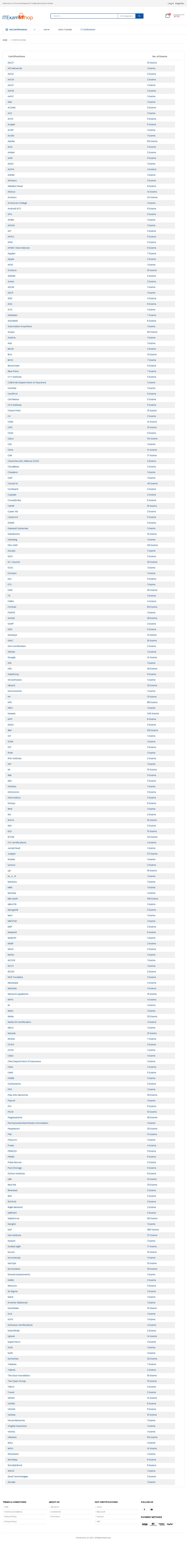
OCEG (11, 1044)
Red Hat (12, 1184)
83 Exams (152, 141)
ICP (9, 747)
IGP (9, 764)
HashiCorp (13, 674)
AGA (10, 146)
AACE (11, 74)
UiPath (11, 1398)
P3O (10, 1089)
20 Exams (152, 590)
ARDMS (11, 275)
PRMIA (11, 1156)
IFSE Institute (14, 758)
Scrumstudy (14, 1257)
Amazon (12, 197)
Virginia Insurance (17, 1426)
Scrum (11, 1252)
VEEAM (11, 1409)
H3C (10, 668)
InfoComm (13, 792)
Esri (9, 578)
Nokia (11, 1016)
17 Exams (152, 455)
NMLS (10, 1010)
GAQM (11, 618)
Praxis (11, 1145)
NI (9, 1005)
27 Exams (152, 1235)
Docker (12, 550)
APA (10, 214)
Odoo (11, 1055)
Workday (12, 1459)
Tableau (12, 1364)
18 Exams (152, 506)
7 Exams (151, 253)
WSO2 (11, 1470)
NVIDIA (11, 1038)
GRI (9, 663)
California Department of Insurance (27, 382)
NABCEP (12, 938)
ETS (9, 584)
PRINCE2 (12, 1151)
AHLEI (10, 163)
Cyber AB (13, 511)
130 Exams (152, 730)
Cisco (11, 438)
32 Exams (152, 1016)
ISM (9, 825)
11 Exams (151, 124)
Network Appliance (18, 994)
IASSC (11, 724)
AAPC (11, 96)
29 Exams (152, 618)
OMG (10, 1072)
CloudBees (13, 466)
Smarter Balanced (17, 1302)
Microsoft (13, 898)
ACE (10, 113)
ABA (10, 102)
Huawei (11, 713)
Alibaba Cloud (15, 186)
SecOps (12, 1263)
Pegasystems (15, 1117)
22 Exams (152, 1358)
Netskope (13, 982)
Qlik (10, 1179)
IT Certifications (88, 29)
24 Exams (152, 197)
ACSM (11, 135)
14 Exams (152, 191)
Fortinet (12, 606)
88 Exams (152, 702)
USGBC (11, 1403)
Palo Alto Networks (18, 1095)
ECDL (10, 567)
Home (46, 29)
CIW (10, 455)
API (9, 231)
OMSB (11, 1078)
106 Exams (152, 898)
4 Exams (151, 169)
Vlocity (11, 1431)
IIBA (10, 775)
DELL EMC (13, 545)
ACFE (10, 118)
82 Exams (152, 332)
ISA (9, 814)
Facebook (144, 1509)
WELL (10, 1442)
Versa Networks (16, 1420)
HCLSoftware (15, 679)
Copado (12, 494)
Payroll (11, 1100)
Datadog (12, 539)
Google (11, 657)
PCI (9, 1106)
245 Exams (153, 713)
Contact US (56, 1512)
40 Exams (152, 483)
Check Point (14, 410)
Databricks (14, 534)
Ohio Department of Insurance (24, 1061)
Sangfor (12, 1224)
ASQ (10, 304)
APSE (10, 264)
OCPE (11, 1050)
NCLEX (11, 971)
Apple (11, 259)
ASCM (11, 287)
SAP (10, 1229)
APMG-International (18, 247)
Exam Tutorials (65, 29)
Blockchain (13, 365)
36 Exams (152, 1117)
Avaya (11, 332)
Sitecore (12, 1285)
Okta (10, 1067)
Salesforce (13, 1218)
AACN (11, 79)
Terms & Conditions (13, 1512)
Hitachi (11, 685)
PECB (10, 1111)
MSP (10, 926)
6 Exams (151, 208)
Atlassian (12, 315)
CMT (10, 477)
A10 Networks (15, 68)
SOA (10, 1313)
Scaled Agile (14, 1246)
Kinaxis (11, 859)
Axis (10, 343)
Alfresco (12, 180)
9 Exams (151, 186)
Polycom (12, 1139)
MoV (10, 915)
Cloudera (13, 472)
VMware (12, 1437)
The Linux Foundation (19, 1375)
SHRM (11, 1280)
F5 (9, 595)
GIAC (10, 640)
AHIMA (11, 152)
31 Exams (152, 410)
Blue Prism (13, 371)
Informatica (14, 797)
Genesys (12, 635)
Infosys (11, 803)
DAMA (11, 522)
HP (9, 696)
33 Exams (152, 685)
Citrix (10, 449)
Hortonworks (15, 691)
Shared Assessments (19, 1274)
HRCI (10, 707)
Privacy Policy (11, 1521)
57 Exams (152, 853)
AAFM (11, 90)
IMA (10, 780)
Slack (10, 1297)
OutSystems (14, 1083)
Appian (11, 253)
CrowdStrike (14, 500)
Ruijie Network (15, 1207)
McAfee (12, 893)
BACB (11, 348)
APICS (11, 236)
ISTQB (11, 837)
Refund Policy (11, 1516)
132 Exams (152, 545)
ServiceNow (14, 1269)
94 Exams (152, 1437)
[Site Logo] (18, 17)
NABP (10, 943)
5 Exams (151, 118)
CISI (10, 444)
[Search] (139, 16)
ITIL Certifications (17, 842)
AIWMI (11, 175)
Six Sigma (13, 1291)
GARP (11, 623)
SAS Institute (14, 1235)
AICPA (11, 169)
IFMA (10, 752)
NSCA (11, 1027)
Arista (11, 281)
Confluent (13, 489)
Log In (171, 3)
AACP (11, 85)
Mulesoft (12, 932)
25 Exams (152, 562)
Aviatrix (12, 337)
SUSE (10, 1347)
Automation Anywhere (20, 326)
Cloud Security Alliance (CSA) (23, 461)
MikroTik (12, 904)
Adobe (11, 141)
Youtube (151, 1509)
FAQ (6, 1507)
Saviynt (11, 1240)
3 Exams (151, 90)
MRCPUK (12, 921)
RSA (10, 1196)
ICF (9, 736)
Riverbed (12, 1190)
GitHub (11, 651)
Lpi (9, 870)
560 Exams (153, 1229)
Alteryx (11, 191)
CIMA (10, 421)
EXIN (10, 590)
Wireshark (13, 1454)
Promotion (55, 1516)
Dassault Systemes (18, 528)
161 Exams (152, 1218)
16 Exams (152, 1375)
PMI (9, 1134)
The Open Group (17, 1381)
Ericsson (12, 573)
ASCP (10, 292)
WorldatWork (15, 1465)
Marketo (12, 881)
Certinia (12, 388)
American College (17, 203)
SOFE (10, 1319)
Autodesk (13, 320)
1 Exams (151, 68)
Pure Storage (15, 1168)
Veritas (11, 1414)
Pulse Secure (14, 1162)
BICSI (10, 360)
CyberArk (13, 517)
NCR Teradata (15, 977)
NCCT (11, 966)
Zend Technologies (18, 1476)
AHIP (10, 158)
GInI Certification (17, 646)
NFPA (10, 999)
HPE (10, 702)
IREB (10, 808)
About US (55, 1507)
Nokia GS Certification (19, 1022)
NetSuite (12, 988)
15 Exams (152, 769)
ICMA (10, 741)
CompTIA (13, 483)
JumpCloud (14, 848)
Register (179, 3)
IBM (9, 730)
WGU (10, 1448)
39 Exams (152, 668)
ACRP (11, 130)
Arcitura (12, 270)
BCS (10, 354)
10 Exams (152, 62)
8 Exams (151, 304)
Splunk (11, 1336)
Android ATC (14, 208)
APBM (11, 219)
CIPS (10, 427)
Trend (11, 1392)
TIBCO (11, 1386)
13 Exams (152, 354)
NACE (11, 949)
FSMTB (11, 612)
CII (9, 416)
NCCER (11, 960)
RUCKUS (12, 1201)
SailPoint (12, 1212)
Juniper (12, 853)
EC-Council (14, 562)
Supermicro (14, 1341)
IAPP (10, 719)
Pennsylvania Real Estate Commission (28, 1123)
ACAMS (11, 107)
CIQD (10, 433)
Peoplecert (14, 1128)
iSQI (10, 831)
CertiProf (13, 393)
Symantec (13, 1358)
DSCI (10, 556)
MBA (10, 887)
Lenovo (11, 865)
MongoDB (13, 909)
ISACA (11, 820)
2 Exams (151, 74)
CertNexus (13, 399)
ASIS (10, 298)
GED (10, 629)
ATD (10, 309)
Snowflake (13, 1308)
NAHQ (11, 954)
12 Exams (152, 635)
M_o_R (12, 876)
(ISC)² (11, 62)
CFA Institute (14, 405)
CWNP (11, 506)
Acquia (11, 124)
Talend (11, 1369)
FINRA (11, 601)
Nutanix (12, 1033)
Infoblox (12, 786)
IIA (9, 769)
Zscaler (12, 1482)
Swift (10, 1353)
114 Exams (152, 438)
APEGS (11, 225)
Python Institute (16, 1173)
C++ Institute (14, 376)
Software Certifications (20, 1325)
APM (10, 242)
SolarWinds (14, 1330)
